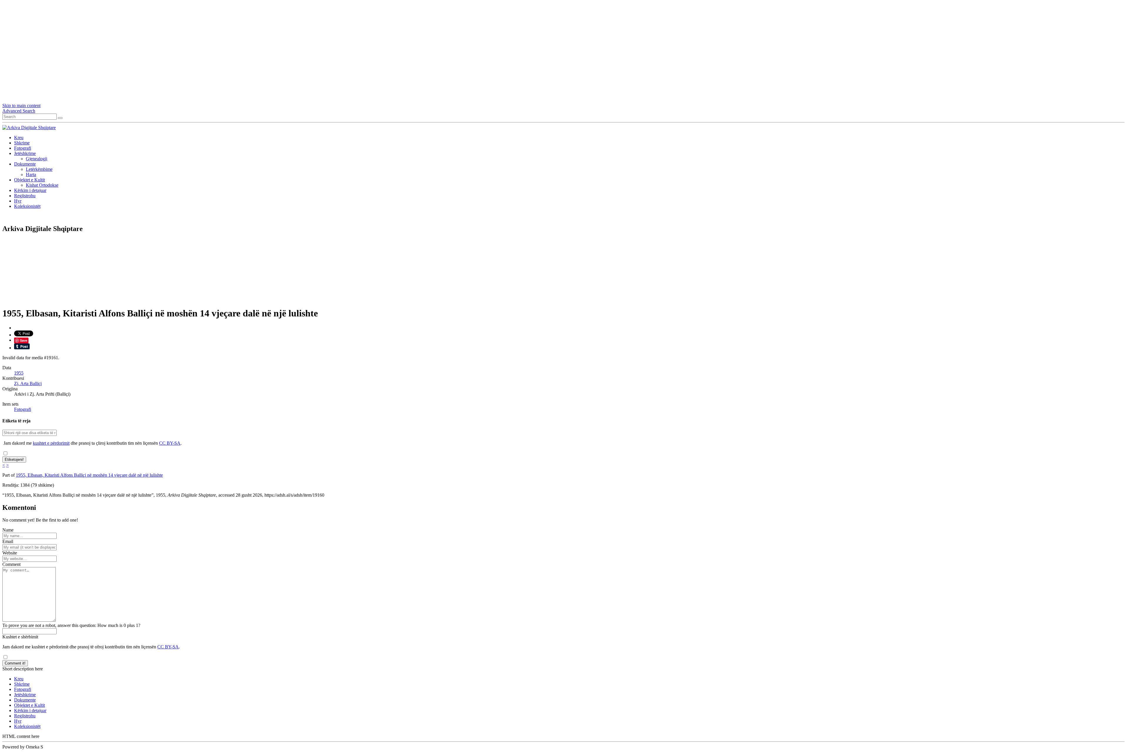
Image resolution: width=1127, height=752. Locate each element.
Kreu (18, 137)
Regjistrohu (25, 195)
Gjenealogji (36, 158)
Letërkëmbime (39, 169)
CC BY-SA (169, 443)
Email (7, 541)
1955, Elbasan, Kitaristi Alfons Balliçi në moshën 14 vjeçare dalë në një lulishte (89, 475)
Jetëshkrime (25, 153)
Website (9, 552)
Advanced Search (18, 110)
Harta (31, 174)
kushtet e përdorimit (51, 443)
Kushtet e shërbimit (20, 636)
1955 (18, 372)
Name (8, 529)
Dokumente (25, 163)
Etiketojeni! (14, 459)
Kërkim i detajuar (30, 190)
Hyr (17, 200)
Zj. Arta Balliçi (28, 383)
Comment (11, 564)
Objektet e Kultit (29, 179)
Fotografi (22, 148)
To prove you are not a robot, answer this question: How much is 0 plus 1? (71, 625)
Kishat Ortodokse (42, 185)
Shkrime (22, 142)
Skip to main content (21, 105)
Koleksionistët (27, 206)
